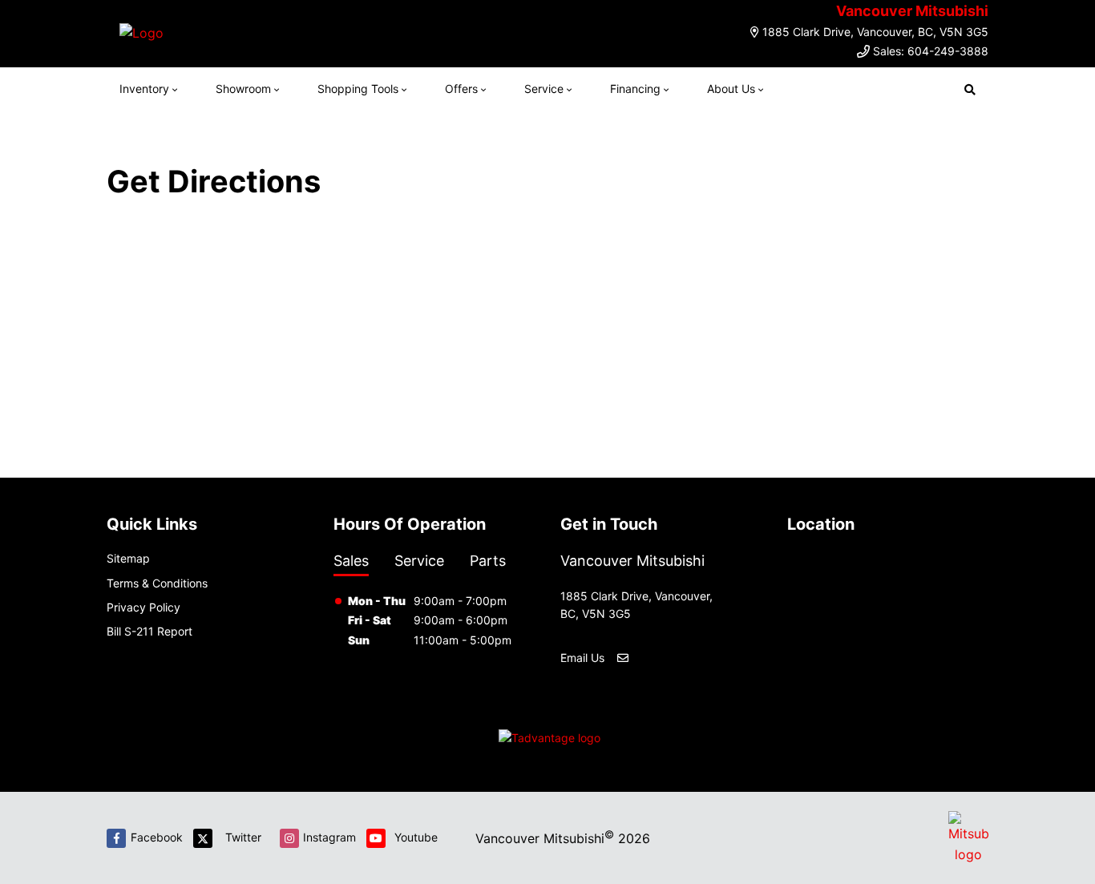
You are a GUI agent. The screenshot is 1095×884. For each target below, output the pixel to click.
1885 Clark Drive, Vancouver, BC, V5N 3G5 (875, 31)
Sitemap (128, 558)
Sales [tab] (351, 560)
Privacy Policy (143, 607)
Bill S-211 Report (149, 631)
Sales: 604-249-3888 (930, 51)
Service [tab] (419, 560)
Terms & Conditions (157, 583)
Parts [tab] (488, 560)
